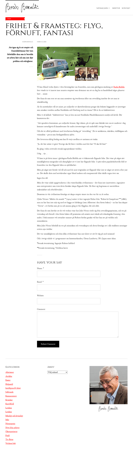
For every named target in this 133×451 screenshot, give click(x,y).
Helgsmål (9, 384)
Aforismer (9, 372)
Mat (7, 419)
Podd (9, 18)
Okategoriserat (11, 431)
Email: (40, 282)
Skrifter (116, 8)
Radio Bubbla (119, 87)
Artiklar (8, 376)
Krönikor (9, 400)
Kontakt (126, 8)
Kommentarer (11, 396)
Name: (40, 268)
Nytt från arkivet (12, 427)
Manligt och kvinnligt (14, 415)
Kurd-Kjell (9, 404)
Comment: (41, 309)
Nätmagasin (102, 8)
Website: (40, 295)
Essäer (8, 380)
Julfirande (9, 392)
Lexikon (8, 408)
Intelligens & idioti (13, 388)
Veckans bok (10, 443)
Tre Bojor (9, 439)
